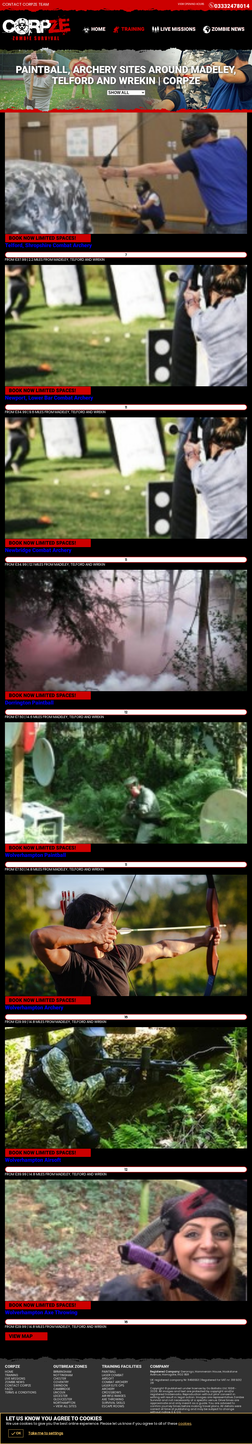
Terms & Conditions (20, 1392)
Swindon (60, 1385)
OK (16, 1433)
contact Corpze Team (25, 4)
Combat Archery (115, 1382)
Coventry (61, 1382)
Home (98, 29)
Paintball (109, 1371)
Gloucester (62, 1399)
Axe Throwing (113, 1399)
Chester (59, 1378)
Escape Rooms (113, 1406)
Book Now (42, 238)
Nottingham (63, 1375)
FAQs (9, 1389)
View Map (21, 1336)
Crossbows (111, 1392)
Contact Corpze (18, 1385)
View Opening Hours (191, 4)
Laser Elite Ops (113, 1385)
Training (132, 29)
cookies (184, 1423)
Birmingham (62, 1371)
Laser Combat (113, 1375)
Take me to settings (45, 1433)
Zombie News (228, 29)
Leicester (60, 1396)
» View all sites (65, 1406)
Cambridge (61, 1389)
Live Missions (178, 29)
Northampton (64, 1403)
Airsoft (108, 1378)
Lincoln (59, 1392)
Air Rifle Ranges (114, 1396)
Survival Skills (113, 1403)
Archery (108, 1389)
